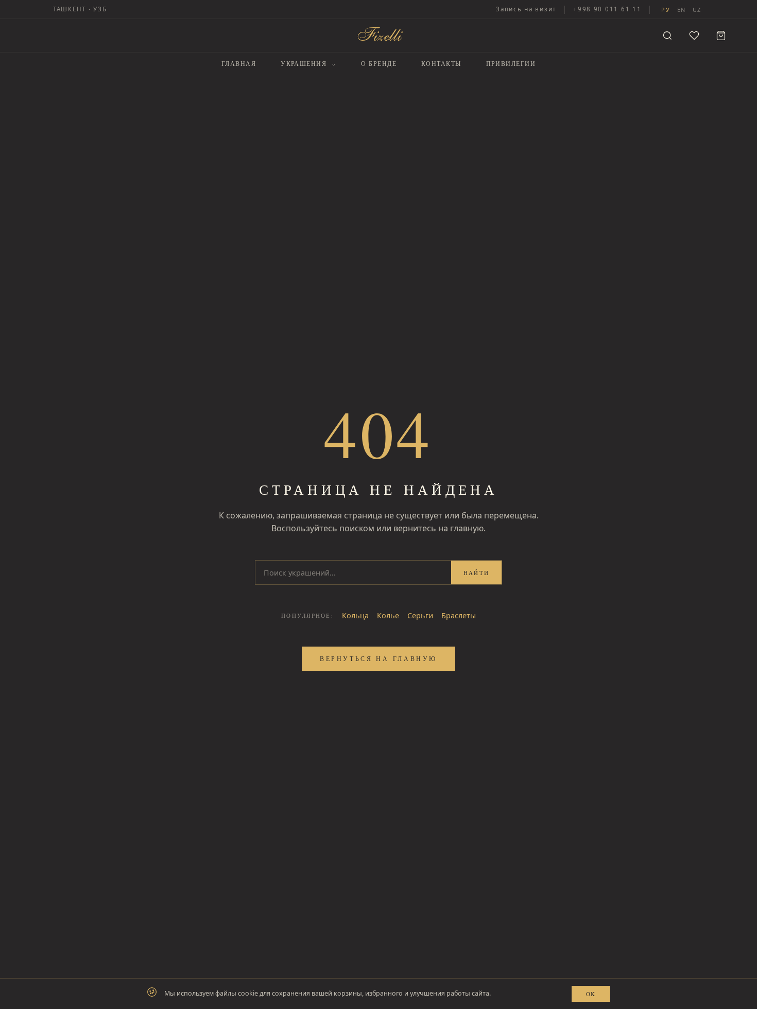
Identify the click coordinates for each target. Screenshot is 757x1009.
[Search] (667, 35)
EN (681, 9)
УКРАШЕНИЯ (305, 63)
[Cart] (721, 35)
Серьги (420, 615)
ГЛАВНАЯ (238, 63)
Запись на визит (526, 9)
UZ (697, 9)
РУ (665, 9)
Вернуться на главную (378, 658)
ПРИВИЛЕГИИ (511, 63)
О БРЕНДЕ (379, 63)
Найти (476, 573)
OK (591, 994)
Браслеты (458, 615)
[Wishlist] (694, 35)
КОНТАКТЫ (441, 63)
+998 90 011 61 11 (607, 9)
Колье (388, 615)
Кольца (355, 615)
